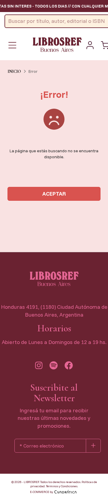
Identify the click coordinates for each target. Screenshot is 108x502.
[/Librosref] (68, 367)
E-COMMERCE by (41, 492)
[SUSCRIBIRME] (93, 446)
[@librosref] (39, 367)
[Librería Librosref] (57, 44)
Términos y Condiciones (61, 486)
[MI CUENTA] (90, 45)
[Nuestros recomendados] (54, 367)
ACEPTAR (54, 193)
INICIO (14, 71)
